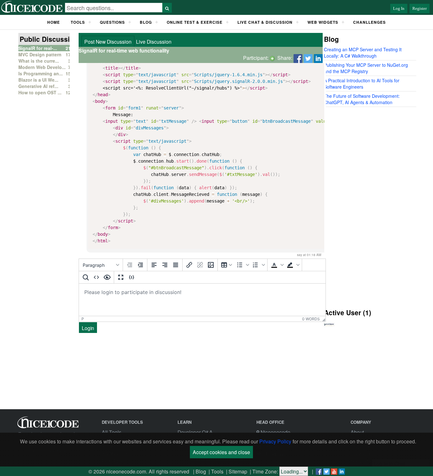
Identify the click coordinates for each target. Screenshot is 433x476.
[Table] (226, 265)
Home (53, 22)
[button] (242, 265)
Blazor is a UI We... (38, 80)
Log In (398, 8)
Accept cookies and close (221, 451)
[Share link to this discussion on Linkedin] (318, 57)
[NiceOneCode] (32, 11)
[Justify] (175, 265)
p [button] (82, 318)
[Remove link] (200, 265)
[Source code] (96, 277)
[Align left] (154, 265)
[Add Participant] (272, 57)
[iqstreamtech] (329, 329)
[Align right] (164, 265)
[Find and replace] (85, 277)
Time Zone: (265, 471)
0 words (311, 318)
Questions (112, 22)
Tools (78, 22)
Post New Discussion (108, 41)
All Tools (111, 432)
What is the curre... (38, 61)
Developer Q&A (195, 432)
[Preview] (107, 277)
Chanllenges (369, 22)
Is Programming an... (40, 73)
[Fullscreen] (120, 277)
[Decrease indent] (129, 265)
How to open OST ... (39, 92)
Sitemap (238, 471)
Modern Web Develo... (42, 67)
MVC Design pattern (39, 54)
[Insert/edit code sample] (131, 277)
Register (419, 8)
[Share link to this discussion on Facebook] (298, 57)
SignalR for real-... (37, 48)
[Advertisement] (367, 207)
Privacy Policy (275, 441)
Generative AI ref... (38, 86)
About (357, 432)
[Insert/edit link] (189, 265)
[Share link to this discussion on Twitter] (308, 57)
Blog (201, 471)
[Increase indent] (140, 265)
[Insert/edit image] (210, 265)
